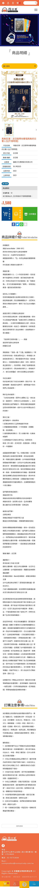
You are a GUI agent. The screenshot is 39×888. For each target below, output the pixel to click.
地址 (3, 849)
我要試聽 (20, 213)
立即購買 (32, 213)
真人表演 (5, 183)
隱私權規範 (6, 877)
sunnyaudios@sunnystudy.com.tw (18, 863)
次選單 (7, 66)
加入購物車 (9, 214)
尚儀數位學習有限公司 (10, 9)
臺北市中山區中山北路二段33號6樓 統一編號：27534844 (19, 853)
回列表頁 (19, 826)
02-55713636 (13, 857)
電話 (3, 857)
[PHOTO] (19, 96)
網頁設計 (17, 877)
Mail (4, 861)
